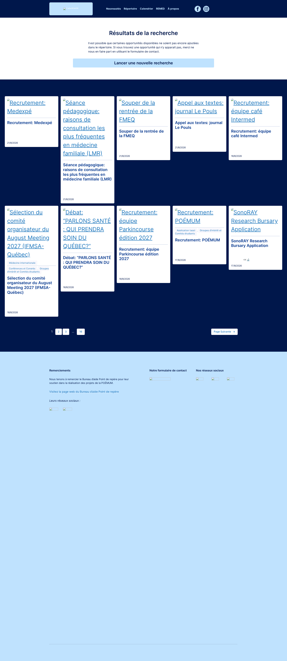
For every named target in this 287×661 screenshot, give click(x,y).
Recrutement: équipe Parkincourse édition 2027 (139, 254)
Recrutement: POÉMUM (197, 240)
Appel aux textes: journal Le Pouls (198, 125)
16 (80, 331)
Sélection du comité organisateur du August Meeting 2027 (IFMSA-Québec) (29, 285)
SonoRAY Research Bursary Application (249, 243)
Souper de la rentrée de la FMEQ (141, 133)
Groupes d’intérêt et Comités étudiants (28, 270)
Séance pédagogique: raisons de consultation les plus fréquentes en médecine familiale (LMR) (87, 172)
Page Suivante (224, 331)
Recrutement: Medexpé (29, 122)
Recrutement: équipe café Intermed (251, 133)
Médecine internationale (22, 262)
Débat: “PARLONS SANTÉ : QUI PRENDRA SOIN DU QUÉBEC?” (87, 262)
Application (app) (186, 230)
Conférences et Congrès (22, 268)
